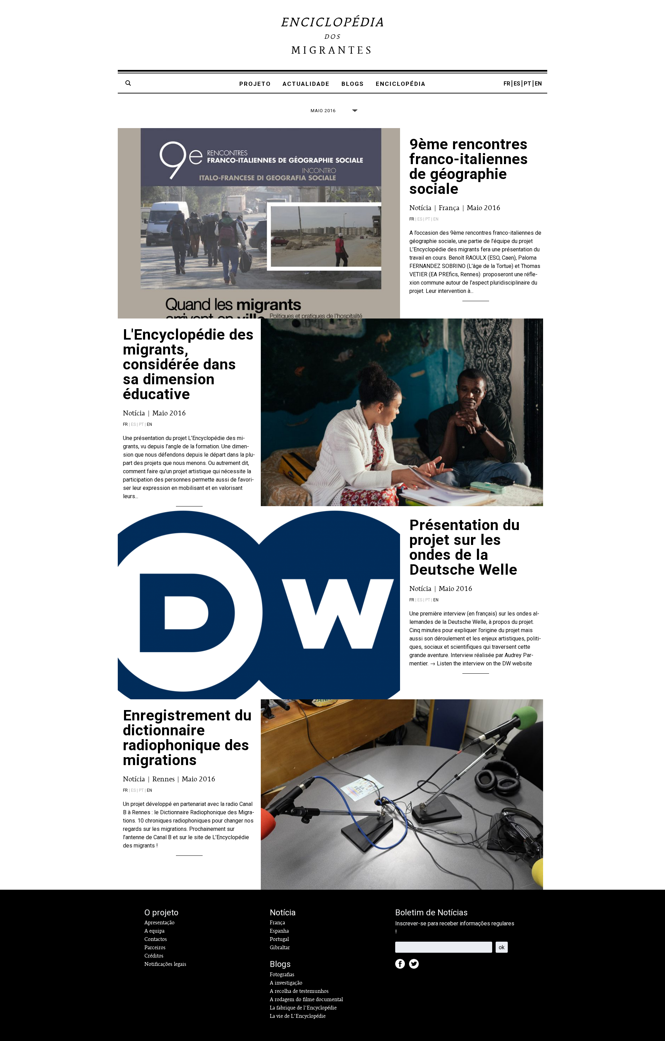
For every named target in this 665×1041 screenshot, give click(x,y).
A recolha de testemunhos (299, 991)
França (449, 208)
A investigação (286, 983)
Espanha (279, 931)
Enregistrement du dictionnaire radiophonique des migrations (187, 738)
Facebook (402, 966)
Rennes (163, 779)
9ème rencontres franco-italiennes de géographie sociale (468, 166)
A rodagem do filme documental (306, 999)
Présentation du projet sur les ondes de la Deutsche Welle (464, 547)
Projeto (255, 83)
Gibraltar (280, 947)
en (149, 424)
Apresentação (159, 922)
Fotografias (282, 974)
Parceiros (155, 947)
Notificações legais (165, 964)
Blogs (353, 83)
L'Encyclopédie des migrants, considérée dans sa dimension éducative (188, 364)
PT (527, 83)
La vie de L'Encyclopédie (298, 1016)
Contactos (155, 939)
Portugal (279, 939)
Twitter (416, 966)
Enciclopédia (401, 83)
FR (507, 83)
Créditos (153, 956)
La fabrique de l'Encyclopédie (303, 1008)
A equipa (154, 931)
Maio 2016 (483, 208)
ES (517, 83)
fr (411, 219)
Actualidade (306, 83)
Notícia (420, 208)
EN (538, 83)
